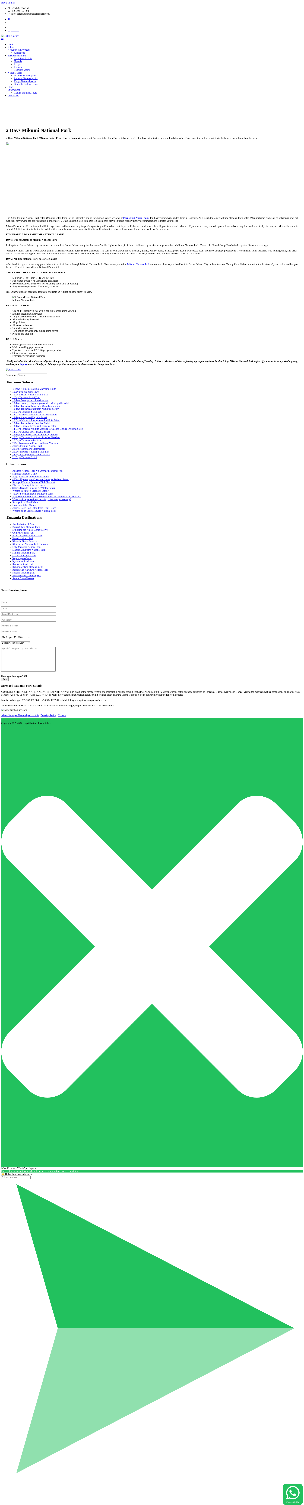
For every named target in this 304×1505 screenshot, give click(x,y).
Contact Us (13, 95)
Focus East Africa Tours (136, 218)
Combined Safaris (23, 58)
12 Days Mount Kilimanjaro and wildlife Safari (36, 420)
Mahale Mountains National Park (28, 549)
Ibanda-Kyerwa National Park (27, 535)
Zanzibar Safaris (22, 69)
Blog (10, 87)
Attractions (19, 52)
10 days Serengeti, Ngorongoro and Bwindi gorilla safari (40, 403)
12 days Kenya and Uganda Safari (29, 417)
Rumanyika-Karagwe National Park (30, 569)
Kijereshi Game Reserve (24, 541)
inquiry (23, 364)
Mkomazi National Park (24, 555)
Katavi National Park (22, 538)
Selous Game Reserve (23, 578)
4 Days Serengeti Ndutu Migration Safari (32, 493)
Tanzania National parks (26, 84)
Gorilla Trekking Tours (25, 92)
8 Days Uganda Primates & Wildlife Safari (33, 488)
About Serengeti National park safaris (20, 715)
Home (11, 44)
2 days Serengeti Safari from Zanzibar (31, 454)
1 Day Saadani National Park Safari (30, 394)
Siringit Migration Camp (24, 473)
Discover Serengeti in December (28, 485)
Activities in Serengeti (19, 50)
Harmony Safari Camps (24, 505)
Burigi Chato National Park (26, 527)
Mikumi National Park (138, 264)
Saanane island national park (26, 575)
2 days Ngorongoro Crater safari (28, 448)
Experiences (14, 89)
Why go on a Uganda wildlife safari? (30, 476)
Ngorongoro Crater (22, 558)
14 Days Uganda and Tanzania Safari (31, 431)
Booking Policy (48, 715)
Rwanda (18, 67)
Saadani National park (23, 572)
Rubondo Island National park (27, 567)
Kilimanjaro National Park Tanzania (30, 544)
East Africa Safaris (17, 55)
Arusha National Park (23, 524)
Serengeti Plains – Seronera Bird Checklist (33, 482)
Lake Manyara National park (26, 547)
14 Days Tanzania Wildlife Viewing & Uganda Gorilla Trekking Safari (47, 428)
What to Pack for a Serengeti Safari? (30, 490)
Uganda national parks (25, 75)
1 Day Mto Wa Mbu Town (25, 391)
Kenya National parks (25, 81)
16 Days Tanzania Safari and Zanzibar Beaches (36, 437)
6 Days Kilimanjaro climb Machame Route (34, 389)
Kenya (17, 64)
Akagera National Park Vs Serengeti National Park (37, 470)
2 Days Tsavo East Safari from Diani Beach (34, 508)
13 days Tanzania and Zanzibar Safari (31, 423)
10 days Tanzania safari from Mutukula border (35, 408)
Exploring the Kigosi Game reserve (30, 529)
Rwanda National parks (26, 78)
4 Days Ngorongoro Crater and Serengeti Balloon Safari (40, 479)
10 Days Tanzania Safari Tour (27, 411)
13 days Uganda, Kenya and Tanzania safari (34, 426)
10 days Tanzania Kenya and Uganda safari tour (36, 406)
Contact (62, 715)
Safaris (11, 47)
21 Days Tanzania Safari (24, 457)
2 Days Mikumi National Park (27, 446)
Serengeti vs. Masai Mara (25, 502)
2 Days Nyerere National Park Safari (30, 451)
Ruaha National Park (22, 564)
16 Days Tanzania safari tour (26, 440)
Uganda (18, 61)
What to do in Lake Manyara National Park (34, 510)
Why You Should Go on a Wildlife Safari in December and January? (46, 496)
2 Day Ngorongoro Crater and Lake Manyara (35, 443)
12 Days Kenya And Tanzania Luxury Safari (34, 414)
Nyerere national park (23, 561)
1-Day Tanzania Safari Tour (26, 397)
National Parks (15, 72)
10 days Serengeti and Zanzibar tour (30, 400)
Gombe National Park (23, 532)
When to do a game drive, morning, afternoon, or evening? (41, 499)
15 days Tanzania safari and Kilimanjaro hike (34, 434)
